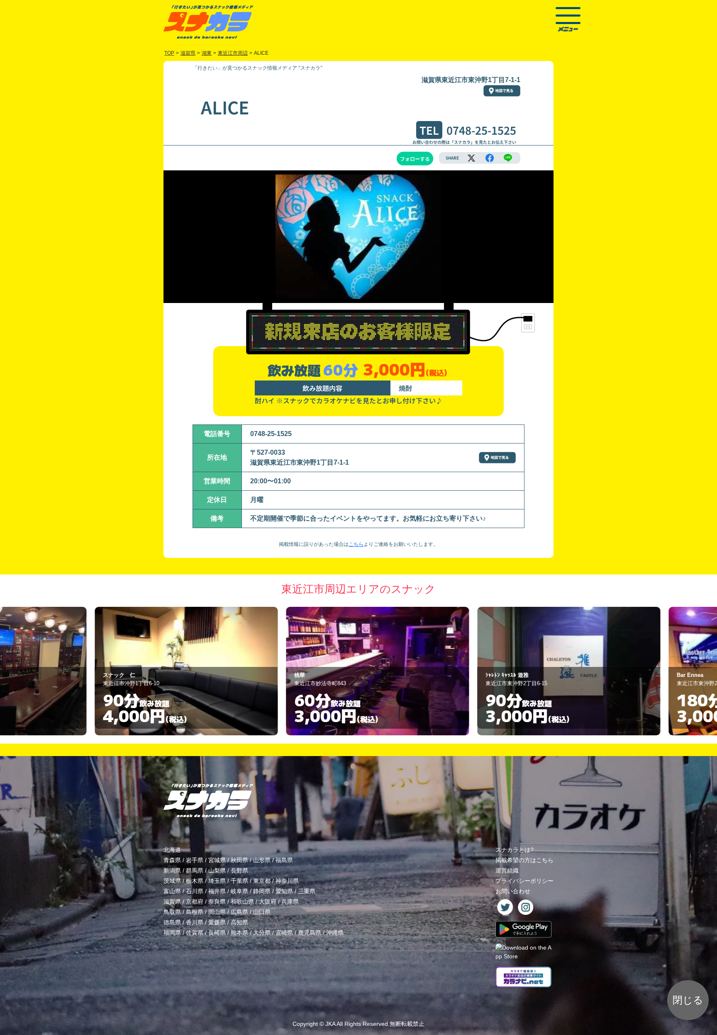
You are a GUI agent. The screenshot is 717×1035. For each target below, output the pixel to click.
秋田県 (239, 860)
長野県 (239, 870)
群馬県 (194, 870)
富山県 (172, 891)
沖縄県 (335, 932)
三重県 (306, 891)
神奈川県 (287, 880)
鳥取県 (172, 912)
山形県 (262, 860)
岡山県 (217, 912)
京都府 (194, 901)
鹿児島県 (309, 932)
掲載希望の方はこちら (524, 860)
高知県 (239, 922)
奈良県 (217, 901)
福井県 (217, 891)
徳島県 (172, 922)
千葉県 (239, 880)
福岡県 (172, 932)
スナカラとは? (514, 849)
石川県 (194, 891)
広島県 (239, 912)
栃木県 (194, 880)
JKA (330, 1023)
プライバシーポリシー (524, 880)
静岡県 (262, 891)
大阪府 (267, 901)
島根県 (194, 912)
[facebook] (489, 158)
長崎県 (217, 932)
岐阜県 (239, 891)
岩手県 (194, 860)
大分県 (262, 932)
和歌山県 (242, 901)
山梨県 (217, 870)
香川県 (194, 922)
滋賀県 (172, 901)
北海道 (172, 849)
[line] (508, 158)
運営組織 (507, 870)
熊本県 (239, 932)
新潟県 (172, 870)
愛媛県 (217, 922)
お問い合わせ (512, 891)
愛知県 (284, 891)
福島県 (284, 860)
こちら (356, 544)
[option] (167, 671)
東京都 (262, 880)
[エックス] (471, 158)
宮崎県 (284, 932)
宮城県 (217, 860)
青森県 (172, 860)
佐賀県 (194, 932)
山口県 (262, 912)
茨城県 (172, 880)
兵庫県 (290, 901)
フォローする (415, 158)
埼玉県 (217, 880)
